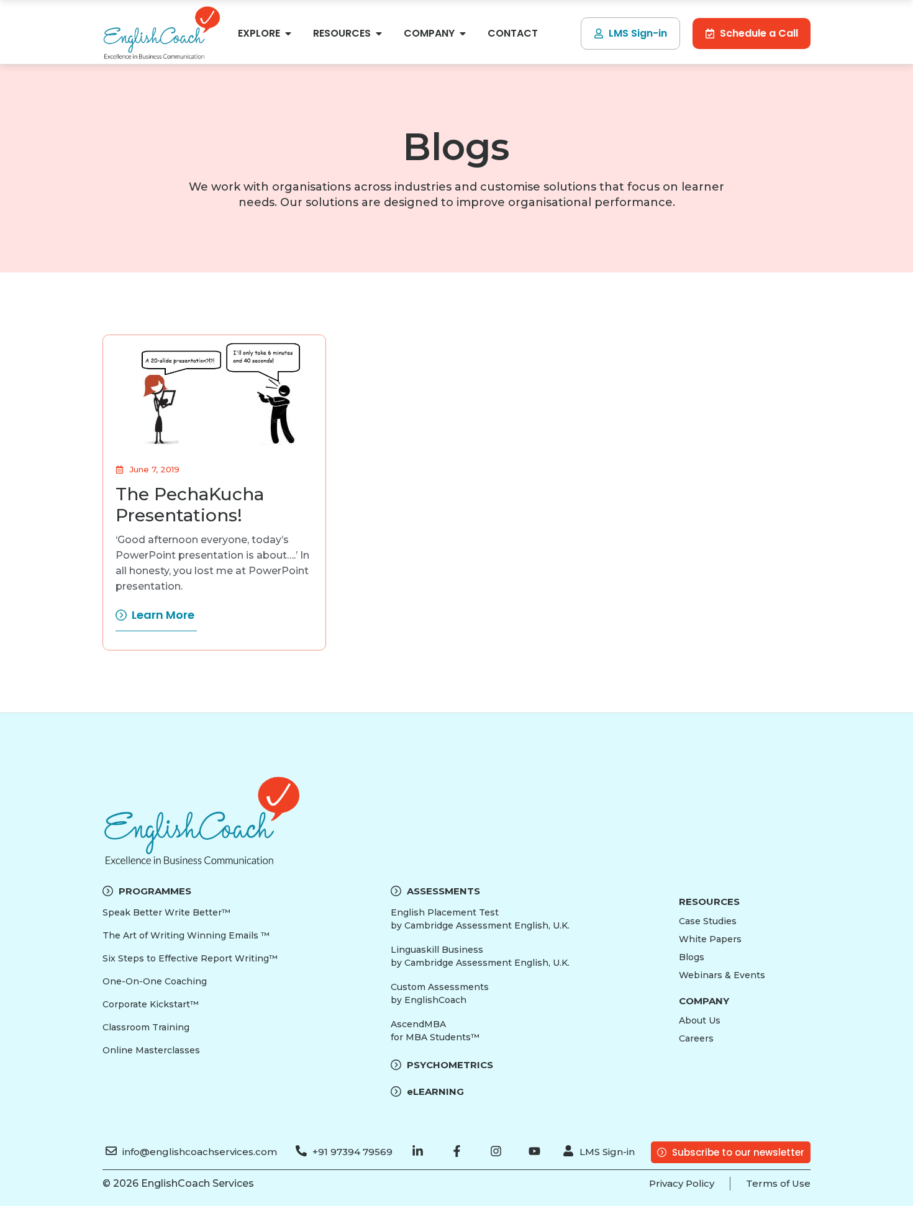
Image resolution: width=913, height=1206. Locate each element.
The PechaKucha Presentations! (190, 505)
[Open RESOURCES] (379, 33)
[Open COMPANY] (463, 33)
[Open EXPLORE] (288, 33)
